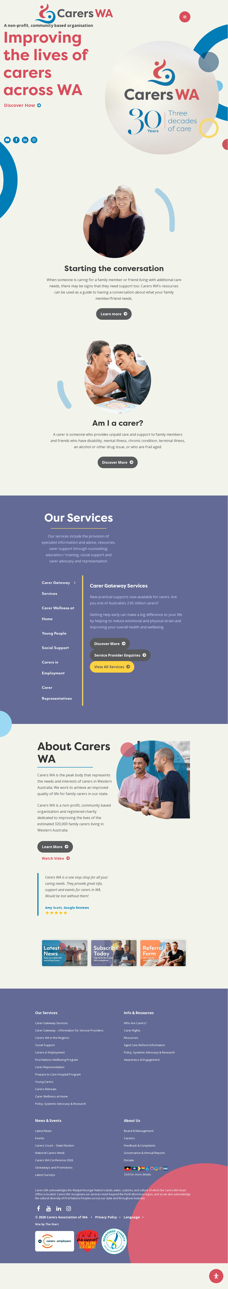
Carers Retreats (45, 1089)
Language (132, 1217)
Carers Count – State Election (54, 1145)
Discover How (20, 105)
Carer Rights (132, 1030)
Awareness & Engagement (141, 1060)
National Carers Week (50, 1153)
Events (39, 1138)
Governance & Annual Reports (144, 1153)
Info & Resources (139, 1012)
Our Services (46, 1012)
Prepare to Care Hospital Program (58, 1074)
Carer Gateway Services (51, 1023)
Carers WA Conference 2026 (54, 1160)
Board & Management (138, 1131)
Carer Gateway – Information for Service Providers (69, 1030)
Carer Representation (50, 1067)
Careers (129, 1138)
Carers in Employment (50, 1052)
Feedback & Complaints (139, 1145)
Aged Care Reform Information (144, 1045)
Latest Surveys (45, 1175)
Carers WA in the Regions (52, 1038)
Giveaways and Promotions (54, 1167)
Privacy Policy (106, 1217)
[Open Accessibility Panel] (216, 1276)
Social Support (45, 1045)
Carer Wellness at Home (51, 1096)
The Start (52, 1224)
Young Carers (44, 1082)
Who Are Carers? (135, 1023)
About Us (132, 1120)
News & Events (48, 1120)
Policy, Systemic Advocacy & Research (60, 1104)
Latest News (43, 1131)
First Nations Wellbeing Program (56, 1060)
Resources (131, 1038)
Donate (129, 1160)
